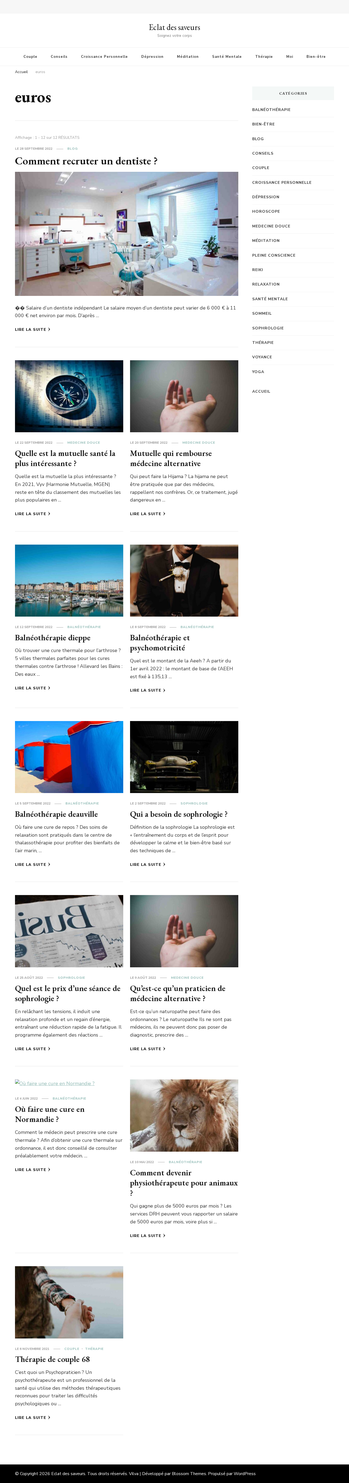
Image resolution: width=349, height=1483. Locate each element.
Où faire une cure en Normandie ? (50, 1114)
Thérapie (264, 56)
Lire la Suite (30, 329)
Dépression (152, 56)
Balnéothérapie (84, 627)
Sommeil (262, 313)
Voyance (262, 357)
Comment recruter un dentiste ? (86, 161)
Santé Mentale (227, 56)
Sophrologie (194, 803)
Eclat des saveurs (174, 27)
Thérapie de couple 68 (52, 1359)
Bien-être (316, 56)
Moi (289, 56)
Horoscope (266, 211)
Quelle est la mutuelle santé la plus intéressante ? (65, 458)
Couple (30, 56)
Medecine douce (83, 442)
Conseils (59, 56)
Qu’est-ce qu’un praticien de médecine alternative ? (177, 993)
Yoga (258, 371)
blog (72, 148)
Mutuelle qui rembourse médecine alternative (171, 458)
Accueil (261, 391)
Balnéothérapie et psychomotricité (160, 642)
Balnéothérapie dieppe (53, 637)
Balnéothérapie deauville (56, 814)
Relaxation (266, 284)
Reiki (257, 269)
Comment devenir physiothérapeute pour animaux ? (184, 1182)
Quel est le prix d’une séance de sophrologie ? (68, 993)
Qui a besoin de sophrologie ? (179, 814)
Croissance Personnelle (104, 56)
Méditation (188, 56)
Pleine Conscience (274, 255)
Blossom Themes (189, 1474)
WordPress (245, 1474)
